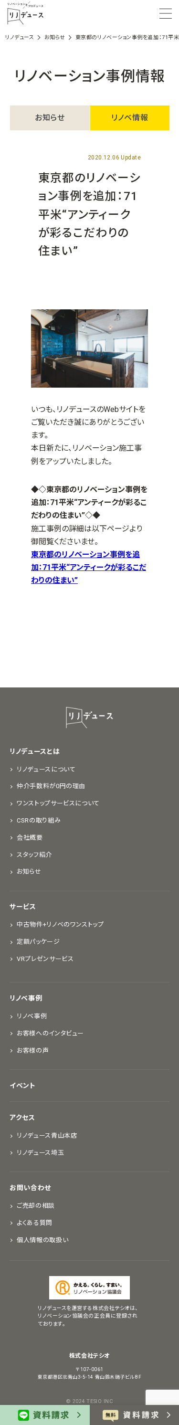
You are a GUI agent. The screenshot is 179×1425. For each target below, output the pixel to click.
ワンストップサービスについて (58, 803)
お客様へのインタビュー (50, 1033)
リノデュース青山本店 (47, 1135)
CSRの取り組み (39, 820)
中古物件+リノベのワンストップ (60, 924)
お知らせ (49, 117)
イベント (23, 1085)
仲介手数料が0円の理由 (51, 786)
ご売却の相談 (36, 1205)
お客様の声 (33, 1050)
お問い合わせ (30, 1188)
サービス (23, 906)
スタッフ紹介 (34, 854)
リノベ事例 (26, 998)
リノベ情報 (129, 117)
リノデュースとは (35, 751)
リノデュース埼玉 (40, 1152)
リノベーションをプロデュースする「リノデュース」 (25, 13)
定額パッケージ (38, 941)
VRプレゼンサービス (45, 958)
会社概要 (30, 837)
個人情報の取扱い (42, 1240)
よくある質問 (35, 1222)
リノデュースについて (46, 769)
